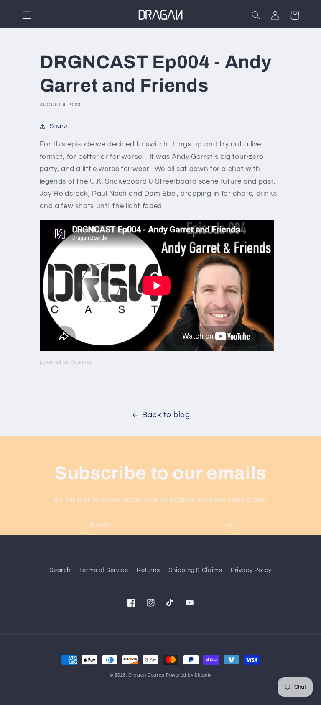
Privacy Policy (251, 570)
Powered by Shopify (188, 675)
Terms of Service (103, 570)
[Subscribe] (229, 525)
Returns (148, 570)
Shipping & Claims (195, 570)
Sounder (81, 362)
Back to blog (166, 415)
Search (60, 570)
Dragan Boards (146, 675)
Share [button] (58, 126)
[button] (26, 15)
